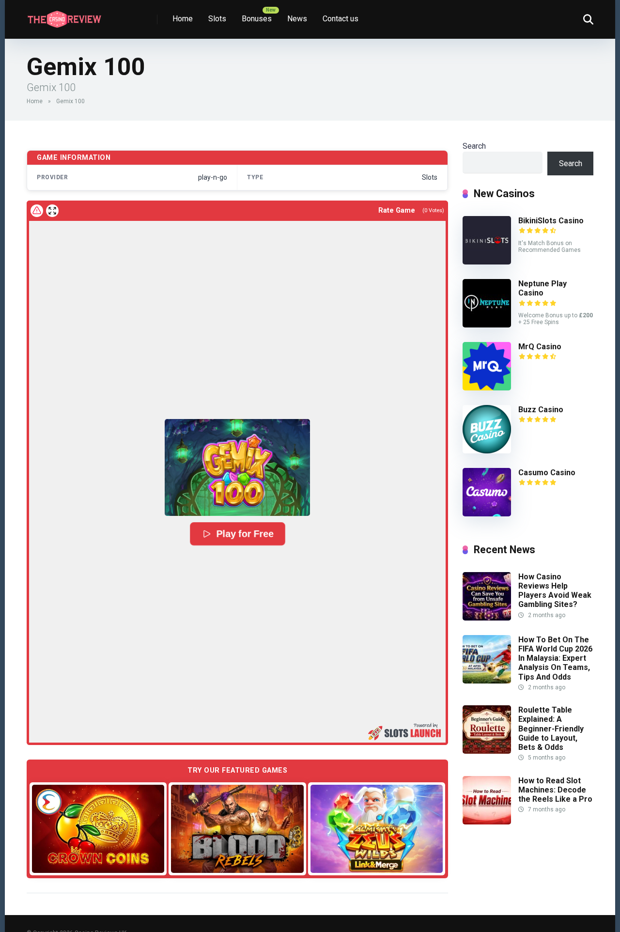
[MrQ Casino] (487, 387)
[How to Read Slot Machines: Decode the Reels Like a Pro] (487, 821)
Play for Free (245, 533)
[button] (237, 467)
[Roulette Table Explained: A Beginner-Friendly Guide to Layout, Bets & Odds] (487, 751)
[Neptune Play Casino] (487, 324)
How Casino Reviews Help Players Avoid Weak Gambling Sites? (554, 590)
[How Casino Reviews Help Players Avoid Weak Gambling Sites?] (487, 617)
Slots (217, 18)
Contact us (340, 18)
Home (182, 18)
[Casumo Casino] (487, 513)
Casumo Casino (546, 472)
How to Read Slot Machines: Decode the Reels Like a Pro (555, 790)
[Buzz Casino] (487, 450)
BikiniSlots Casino (551, 220)
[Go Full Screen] (52, 210)
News (297, 18)
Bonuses (257, 18)
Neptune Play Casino (542, 288)
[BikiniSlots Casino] (487, 261)
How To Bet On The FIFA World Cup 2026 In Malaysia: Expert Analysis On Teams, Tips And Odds (555, 658)
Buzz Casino (540, 409)
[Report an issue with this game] (37, 210)
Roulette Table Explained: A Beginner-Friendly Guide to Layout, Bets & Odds (551, 728)
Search (474, 146)
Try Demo (98, 828)
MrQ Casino (539, 346)
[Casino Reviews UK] (64, 15)
